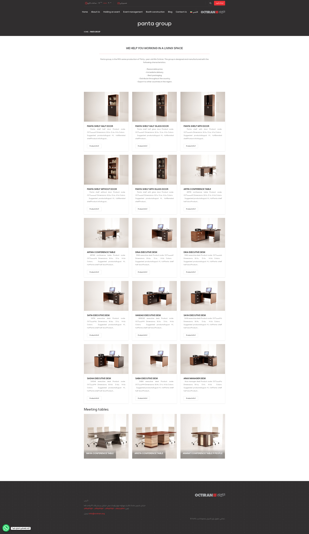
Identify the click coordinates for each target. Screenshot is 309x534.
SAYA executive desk (195, 315)
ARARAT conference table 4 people (202, 453)
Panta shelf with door (196, 126)
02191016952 (109, 508)
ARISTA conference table (149, 453)
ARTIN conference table (197, 189)
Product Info (94, 146)
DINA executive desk (146, 252)
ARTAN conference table (101, 252)
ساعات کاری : (99, 3)
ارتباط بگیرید (219, 3)
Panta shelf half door (100, 126)
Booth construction (155, 12)
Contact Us (181, 12)
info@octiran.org (97, 513)
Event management (133, 12)
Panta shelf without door (102, 189)
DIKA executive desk (194, 252)
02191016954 (88, 508)
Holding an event (111, 12)
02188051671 (120, 508)
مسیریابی (123, 3)
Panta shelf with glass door (151, 189)
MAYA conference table (100, 453)
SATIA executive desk (98, 315)
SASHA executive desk (99, 378)
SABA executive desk (146, 378)
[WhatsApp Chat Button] (6, 528)
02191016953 (99, 508)
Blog (170, 12)
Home (85, 12)
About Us (95, 12)
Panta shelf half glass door (152, 126)
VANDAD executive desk (148, 315)
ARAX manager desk (195, 378)
